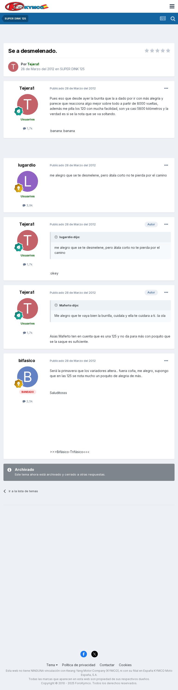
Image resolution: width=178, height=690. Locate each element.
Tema (51, 665)
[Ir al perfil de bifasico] (27, 376)
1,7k (29, 128)
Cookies (125, 665)
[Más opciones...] (166, 88)
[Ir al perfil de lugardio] (27, 181)
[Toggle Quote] (56, 237)
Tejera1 (26, 88)
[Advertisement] (89, 35)
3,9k (29, 205)
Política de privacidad (78, 665)
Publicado (73, 88)
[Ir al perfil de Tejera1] (13, 67)
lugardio (26, 165)
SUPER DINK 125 (72, 69)
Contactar (107, 665)
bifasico (27, 360)
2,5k (29, 401)
